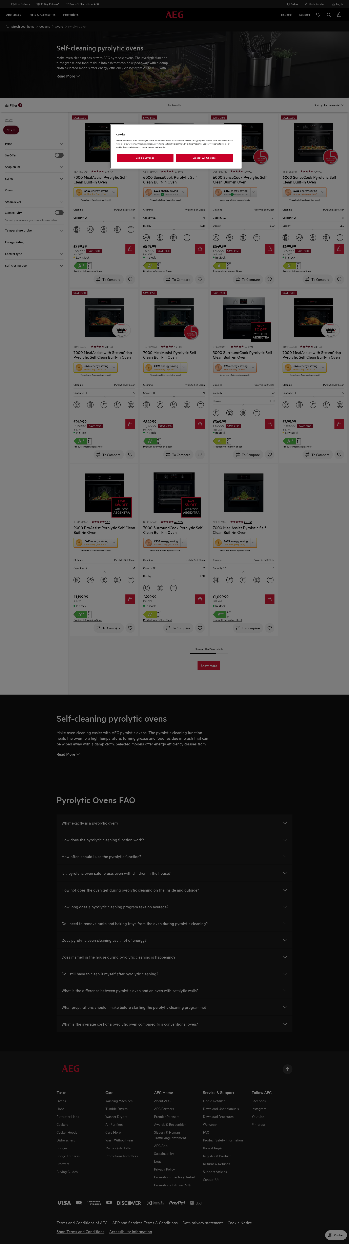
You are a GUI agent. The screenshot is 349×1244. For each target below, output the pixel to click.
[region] (176, 146)
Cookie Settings (145, 158)
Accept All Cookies (204, 158)
